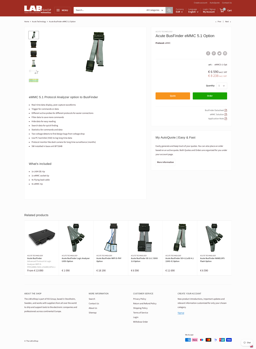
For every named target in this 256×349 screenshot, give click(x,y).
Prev (219, 21)
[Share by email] (225, 53)
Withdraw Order (140, 321)
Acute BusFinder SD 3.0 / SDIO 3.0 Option (144, 260)
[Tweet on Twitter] (219, 53)
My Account (209, 11)
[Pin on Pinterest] (214, 53)
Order (210, 95)
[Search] (169, 10)
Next (227, 21)
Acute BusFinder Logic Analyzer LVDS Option (76, 260)
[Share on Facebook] (208, 53)
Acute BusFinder (41, 263)
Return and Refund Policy (144, 303)
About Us (93, 308)
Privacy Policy (139, 299)
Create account (200, 2)
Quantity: (210, 85)
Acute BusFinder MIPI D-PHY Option (108, 260)
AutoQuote (215, 2)
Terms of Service (140, 312)
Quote (173, 95)
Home (26, 21)
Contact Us (227, 2)
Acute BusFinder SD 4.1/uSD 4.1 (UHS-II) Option (179, 260)
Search (92, 299)
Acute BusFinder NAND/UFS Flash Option (212, 260)
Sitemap (92, 312)
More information (165, 162)
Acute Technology (39, 21)
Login (135, 317)
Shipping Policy (140, 308)
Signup (181, 312)
